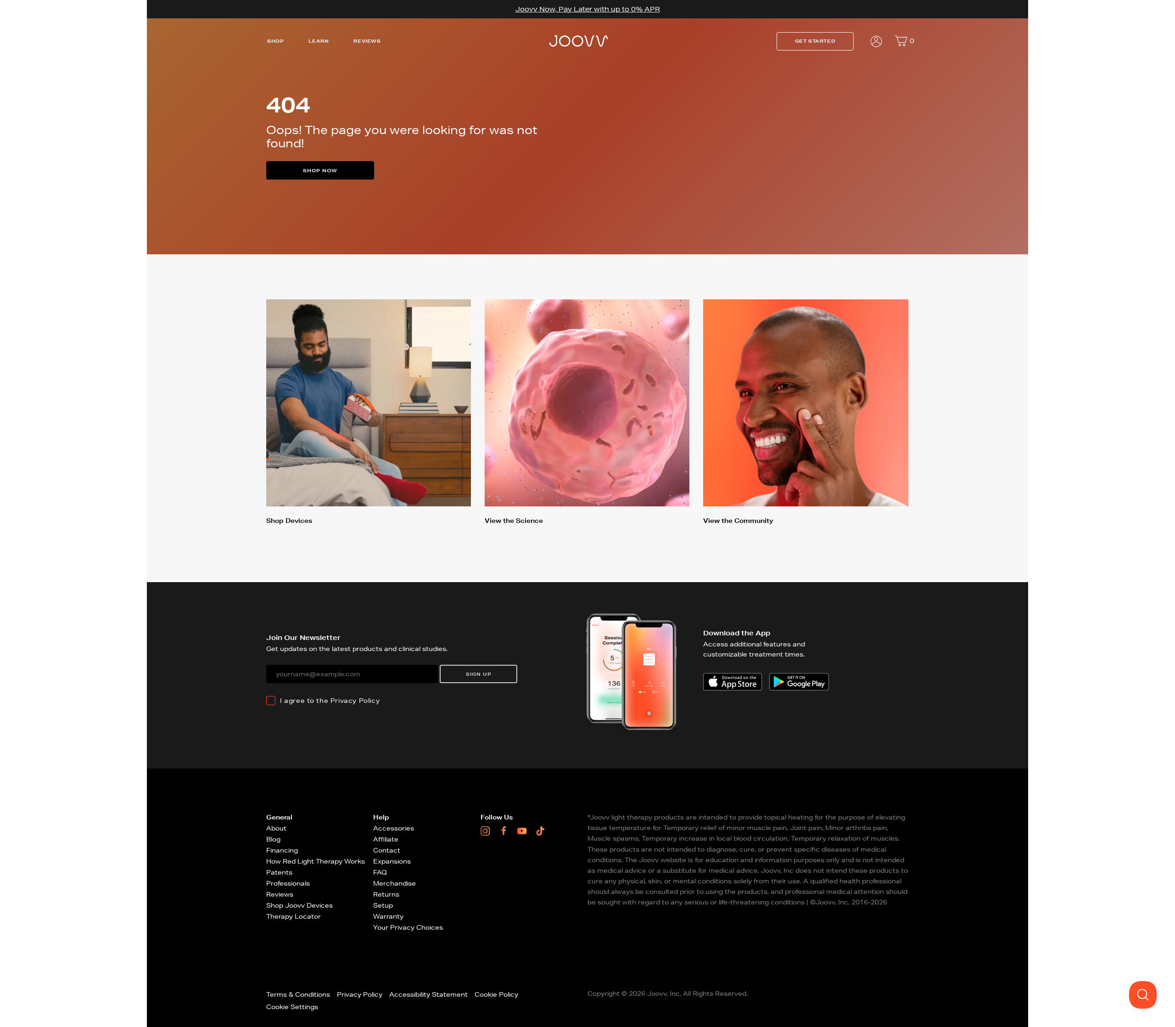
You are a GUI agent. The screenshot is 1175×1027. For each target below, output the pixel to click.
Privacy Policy (355, 700)
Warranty (388, 916)
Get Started (815, 41)
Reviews (366, 41)
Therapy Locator (293, 916)
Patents (279, 872)
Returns (386, 894)
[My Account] (876, 41)
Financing (282, 850)
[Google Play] (799, 681)
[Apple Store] (732, 681)
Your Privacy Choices (408, 927)
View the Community (738, 520)
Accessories (393, 828)
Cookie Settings (292, 1007)
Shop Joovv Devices (299, 905)
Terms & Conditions (298, 994)
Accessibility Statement (428, 994)
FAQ (380, 872)
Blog (273, 839)
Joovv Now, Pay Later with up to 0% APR (587, 9)
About (276, 828)
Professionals (288, 883)
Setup (383, 905)
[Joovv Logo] (578, 41)
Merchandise (394, 883)
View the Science (514, 520)
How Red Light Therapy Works (315, 861)
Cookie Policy (496, 994)
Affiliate (385, 839)
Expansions (392, 861)
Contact (386, 850)
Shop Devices (289, 520)
